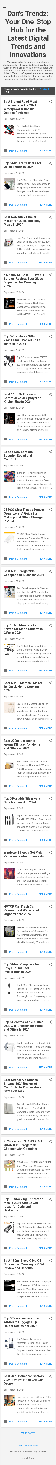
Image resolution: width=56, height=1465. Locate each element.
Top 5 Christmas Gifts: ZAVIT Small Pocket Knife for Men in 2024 (22, 340)
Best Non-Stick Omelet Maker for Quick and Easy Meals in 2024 (22, 220)
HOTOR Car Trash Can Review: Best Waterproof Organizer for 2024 (21, 910)
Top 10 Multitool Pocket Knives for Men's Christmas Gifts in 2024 (23, 629)
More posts (28, 1433)
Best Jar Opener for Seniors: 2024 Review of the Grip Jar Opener (24, 1379)
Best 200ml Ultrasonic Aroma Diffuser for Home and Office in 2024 (22, 744)
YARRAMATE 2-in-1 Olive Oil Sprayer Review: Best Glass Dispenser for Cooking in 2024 (24, 280)
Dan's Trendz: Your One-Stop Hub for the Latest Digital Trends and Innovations (28, 34)
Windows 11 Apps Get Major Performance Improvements (24, 854)
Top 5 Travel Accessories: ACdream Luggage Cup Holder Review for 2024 (22, 1322)
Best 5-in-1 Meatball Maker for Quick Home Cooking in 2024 (23, 686)
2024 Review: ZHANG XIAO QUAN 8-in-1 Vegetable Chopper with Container (23, 1145)
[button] (50, 102)
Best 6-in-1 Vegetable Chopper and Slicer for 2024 (24, 573)
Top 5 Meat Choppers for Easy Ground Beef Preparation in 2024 (21, 968)
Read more (45, 150)
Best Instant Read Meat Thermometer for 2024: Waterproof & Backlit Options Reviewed (20, 107)
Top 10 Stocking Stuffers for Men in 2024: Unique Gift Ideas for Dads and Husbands (24, 1204)
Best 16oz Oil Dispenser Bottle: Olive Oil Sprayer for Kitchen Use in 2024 (23, 397)
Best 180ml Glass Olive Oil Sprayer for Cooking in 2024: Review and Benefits (24, 1264)
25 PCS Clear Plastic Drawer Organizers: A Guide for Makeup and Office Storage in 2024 (24, 515)
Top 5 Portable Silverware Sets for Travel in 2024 (22, 800)
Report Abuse (28, 1458)
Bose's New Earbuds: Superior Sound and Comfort (18, 455)
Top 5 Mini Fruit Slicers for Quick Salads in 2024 (22, 165)
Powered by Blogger (28, 1445)
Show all (46, 89)
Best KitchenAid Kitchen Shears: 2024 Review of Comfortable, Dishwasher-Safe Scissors (22, 1085)
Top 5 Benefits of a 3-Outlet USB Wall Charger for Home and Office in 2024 (23, 1025)
